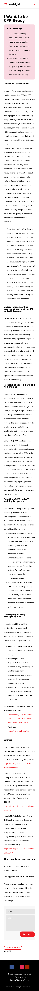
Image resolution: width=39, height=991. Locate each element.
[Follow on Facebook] (12, 967)
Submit (27, 934)
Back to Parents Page (13, 948)
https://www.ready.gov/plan (19, 731)
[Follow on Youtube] (27, 967)
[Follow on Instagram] (22, 967)
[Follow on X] (17, 967)
